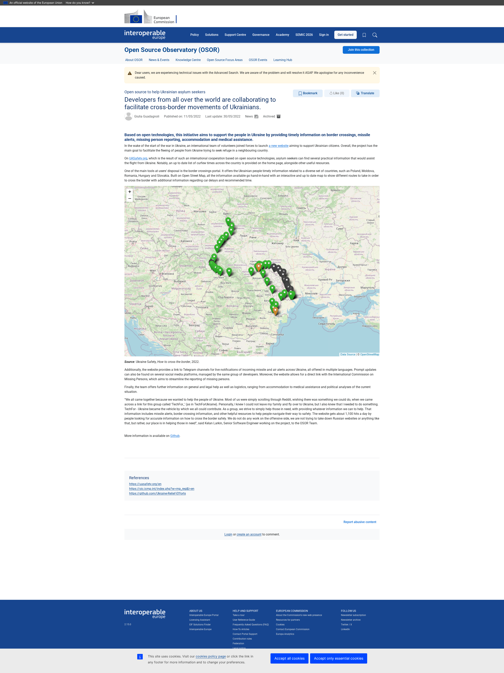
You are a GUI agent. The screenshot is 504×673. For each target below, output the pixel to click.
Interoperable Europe (200, 629)
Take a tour (239, 615)
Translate (367, 93)
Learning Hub (282, 60)
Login (228, 534)
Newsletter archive (350, 619)
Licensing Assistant (199, 619)
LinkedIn (345, 629)
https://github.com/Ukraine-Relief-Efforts (157, 493)
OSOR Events (258, 60)
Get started (345, 35)
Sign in (324, 35)
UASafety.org (138, 158)
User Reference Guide (244, 619)
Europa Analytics (285, 634)
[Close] (374, 72)
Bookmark (309, 93)
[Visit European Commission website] (152, 16)
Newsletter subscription (353, 615)
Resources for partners (288, 619)
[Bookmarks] (364, 35)
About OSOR (134, 60)
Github (175, 436)
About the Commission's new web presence (299, 615)
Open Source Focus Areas (225, 60)
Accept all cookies (289, 658)
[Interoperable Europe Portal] (144, 35)
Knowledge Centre (188, 60)
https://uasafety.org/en (145, 484)
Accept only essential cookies (338, 658)
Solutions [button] (211, 35)
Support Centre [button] (235, 35)
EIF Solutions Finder (200, 624)
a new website (278, 146)
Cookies (280, 624)
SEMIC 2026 (304, 35)
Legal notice (239, 648)
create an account (249, 534)
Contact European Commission (292, 629)
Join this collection (361, 50)
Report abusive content (360, 522)
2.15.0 (127, 624)
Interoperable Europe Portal (204, 615)
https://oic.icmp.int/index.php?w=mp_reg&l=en (161, 489)
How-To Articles (241, 629)
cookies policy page (211, 656)
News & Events (159, 60)
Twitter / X (346, 624)
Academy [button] (282, 35)
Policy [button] (194, 35)
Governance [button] (261, 35)
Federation (238, 643)
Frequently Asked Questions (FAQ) (251, 624)
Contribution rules (242, 638)
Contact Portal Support (245, 634)
